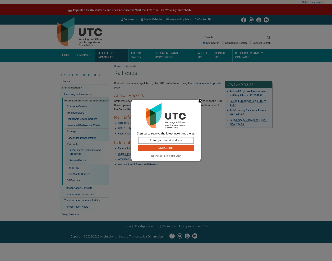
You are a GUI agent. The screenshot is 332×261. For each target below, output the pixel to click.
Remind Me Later (172, 155)
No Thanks (156, 155)
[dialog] (166, 130)
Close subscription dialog (200, 100)
